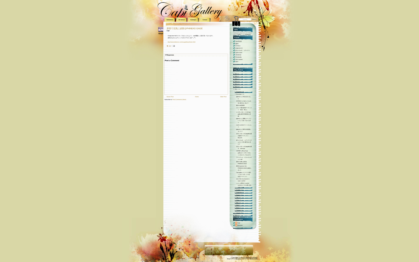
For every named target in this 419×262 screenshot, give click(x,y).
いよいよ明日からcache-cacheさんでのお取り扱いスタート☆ (244, 185)
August (238, 195)
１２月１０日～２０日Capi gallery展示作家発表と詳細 (243, 114)
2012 (236, 86)
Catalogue (193, 19)
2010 (236, 215)
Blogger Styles (254, 258)
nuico (236, 61)
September (239, 192)
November (239, 94)
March (238, 207)
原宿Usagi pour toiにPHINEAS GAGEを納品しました (244, 168)
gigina (236, 43)
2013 (236, 84)
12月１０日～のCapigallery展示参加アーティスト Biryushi (244, 135)
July (237, 197)
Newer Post (170, 97)
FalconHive (238, 258)
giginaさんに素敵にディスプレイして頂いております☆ (243, 120)
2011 (236, 89)
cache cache (238, 52)
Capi (239, 223)
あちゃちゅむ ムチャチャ (242, 50)
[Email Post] (173, 45)
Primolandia (238, 57)
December (239, 91)
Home (197, 97)
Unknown (240, 225)
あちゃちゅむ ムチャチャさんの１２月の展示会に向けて (244, 142)
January (238, 213)
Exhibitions (170, 19)
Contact (205, 19)
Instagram (248, 34)
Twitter (239, 34)
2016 (236, 76)
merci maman (239, 59)
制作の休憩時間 (240, 105)
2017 (236, 74)
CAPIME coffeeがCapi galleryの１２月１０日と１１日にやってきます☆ (243, 153)
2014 (236, 81)
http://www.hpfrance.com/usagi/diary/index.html (181, 42)
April (237, 205)
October (238, 190)
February (238, 210)
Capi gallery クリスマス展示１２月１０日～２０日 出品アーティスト (243, 174)
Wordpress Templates (252, 257)
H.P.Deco (237, 45)
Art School (182, 19)
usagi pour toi (238, 48)
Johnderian (238, 54)
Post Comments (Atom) (179, 99)
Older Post (223, 97)
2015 (236, 79)
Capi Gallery (235, 257)
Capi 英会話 (238, 41)
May (237, 202)
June (237, 200)
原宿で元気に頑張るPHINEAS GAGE (185, 28)
